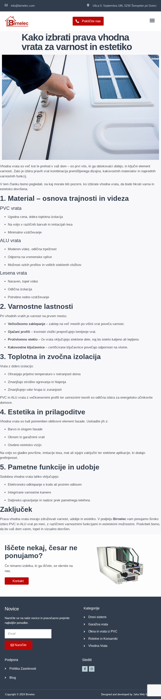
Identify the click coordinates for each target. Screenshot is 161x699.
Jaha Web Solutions (144, 694)
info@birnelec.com (23, 5)
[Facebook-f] (85, 669)
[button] (152, 20)
